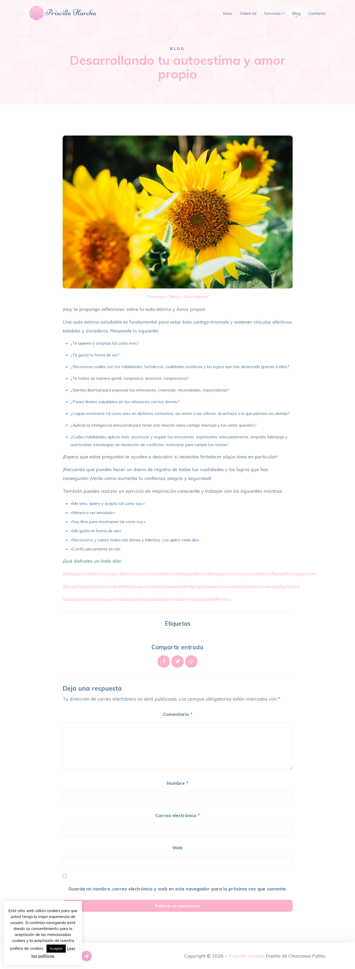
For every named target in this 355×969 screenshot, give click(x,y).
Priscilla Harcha (246, 956)
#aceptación (220, 574)
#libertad (169, 599)
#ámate (171, 574)
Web (177, 848)
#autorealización (95, 586)
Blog (296, 13)
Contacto (317, 13)
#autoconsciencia (82, 599)
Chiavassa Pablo (306, 956)
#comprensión (300, 574)
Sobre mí (248, 13)
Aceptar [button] (56, 948)
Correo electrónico (177, 815)
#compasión (247, 574)
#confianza (273, 574)
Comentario (177, 714)
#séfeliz (122, 586)
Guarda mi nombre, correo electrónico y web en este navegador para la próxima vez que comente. (177, 889)
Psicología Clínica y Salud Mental (177, 296)
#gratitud (289, 586)
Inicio (227, 13)
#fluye (70, 586)
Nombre (177, 783)
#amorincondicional (141, 574)
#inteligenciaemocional (209, 586)
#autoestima (76, 574)
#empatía (246, 586)
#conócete (268, 586)
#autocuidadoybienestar (157, 586)
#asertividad (115, 599)
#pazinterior (193, 574)
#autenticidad (144, 599)
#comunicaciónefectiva (205, 599)
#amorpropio (104, 574)
